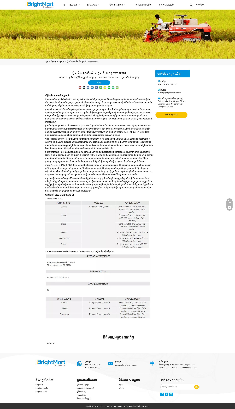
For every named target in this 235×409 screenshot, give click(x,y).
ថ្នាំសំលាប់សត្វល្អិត (83, 385)
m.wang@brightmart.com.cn (169, 92)
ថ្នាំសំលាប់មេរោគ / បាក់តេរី (85, 388)
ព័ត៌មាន (121, 388)
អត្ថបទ (121, 385)
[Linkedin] (171, 394)
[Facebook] (162, 394)
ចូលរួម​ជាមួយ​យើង (41, 391)
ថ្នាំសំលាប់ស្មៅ (81, 391)
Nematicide (81, 395)
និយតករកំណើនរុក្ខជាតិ (84, 398)
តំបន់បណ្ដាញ (134, 77)
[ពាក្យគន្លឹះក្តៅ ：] (191, 5)
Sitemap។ (145, 406)
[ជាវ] (196, 387)
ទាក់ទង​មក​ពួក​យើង (171, 115)
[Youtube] (166, 394)
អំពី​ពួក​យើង (39, 385)
